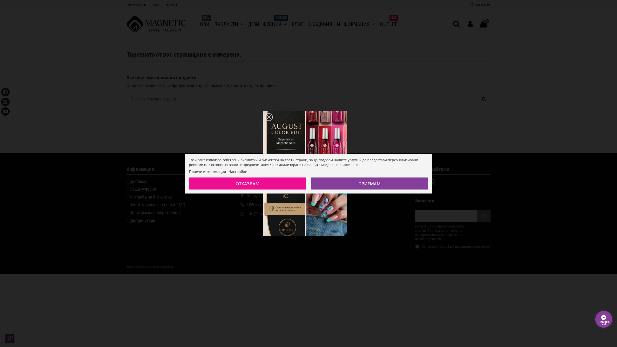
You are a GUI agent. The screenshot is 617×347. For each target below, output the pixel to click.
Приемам (369, 184)
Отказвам (247, 184)
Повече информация (207, 171)
